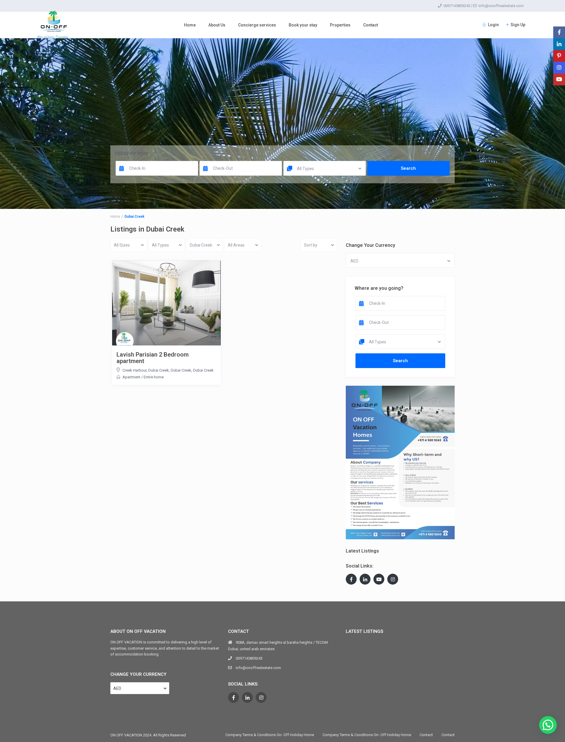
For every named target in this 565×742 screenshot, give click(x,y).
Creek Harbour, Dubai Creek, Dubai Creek (156, 370)
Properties (340, 25)
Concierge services (257, 25)
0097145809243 (456, 6)
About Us (216, 25)
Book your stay (303, 25)
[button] (548, 725)
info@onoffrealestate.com (501, 6)
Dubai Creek (203, 370)
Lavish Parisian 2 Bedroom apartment (153, 357)
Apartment (131, 377)
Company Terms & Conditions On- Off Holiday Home (269, 735)
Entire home (154, 377)
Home (190, 25)
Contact (370, 25)
